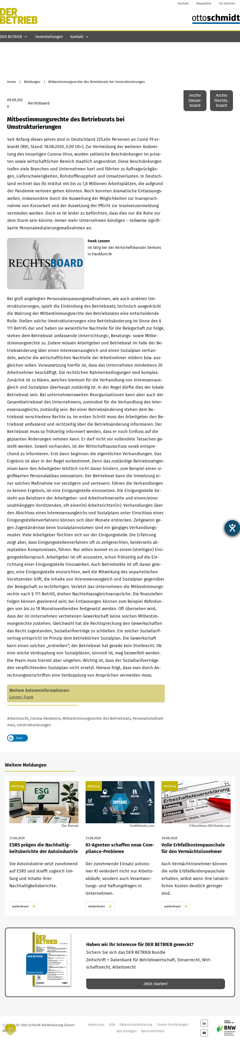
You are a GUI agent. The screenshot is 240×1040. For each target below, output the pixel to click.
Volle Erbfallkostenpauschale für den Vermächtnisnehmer (196, 846)
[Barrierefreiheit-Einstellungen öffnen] (232, 528)
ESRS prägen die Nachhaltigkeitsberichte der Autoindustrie (44, 846)
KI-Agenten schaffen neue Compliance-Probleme (120, 846)
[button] (10, 1029)
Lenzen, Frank (21, 697)
